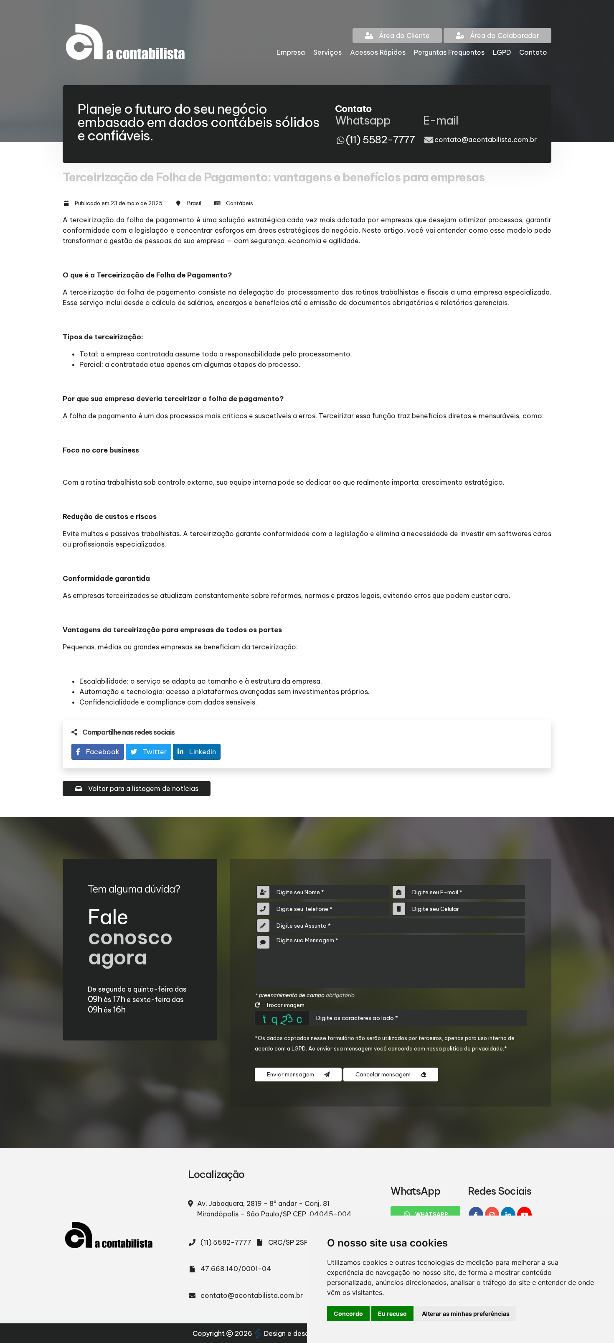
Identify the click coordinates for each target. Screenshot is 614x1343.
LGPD (502, 52)
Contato (533, 52)
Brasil (194, 203)
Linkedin (202, 752)
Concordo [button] (348, 1313)
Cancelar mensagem (383, 1074)
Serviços (327, 52)
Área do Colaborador (503, 35)
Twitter (154, 752)
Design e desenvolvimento (307, 1333)
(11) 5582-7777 (225, 1242)
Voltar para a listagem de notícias (142, 788)
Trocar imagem (284, 1005)
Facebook (101, 752)
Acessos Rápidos (378, 52)
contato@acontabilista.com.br (485, 139)
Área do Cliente (403, 35)
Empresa (291, 52)
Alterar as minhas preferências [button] (466, 1313)
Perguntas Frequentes (449, 52)
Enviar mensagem (291, 1074)
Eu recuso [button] (392, 1313)
